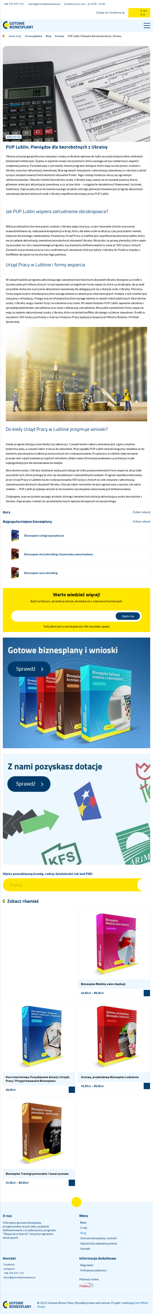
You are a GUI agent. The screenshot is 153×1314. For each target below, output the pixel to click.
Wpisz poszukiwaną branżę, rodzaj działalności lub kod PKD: (48, 874)
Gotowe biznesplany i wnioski (98, 1238)
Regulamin (86, 1265)
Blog (48, 36)
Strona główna (33, 36)
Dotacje (59, 36)
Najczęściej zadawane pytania (98, 1243)
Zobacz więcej (141, 512)
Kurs (83, 1222)
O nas (83, 1227)
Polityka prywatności (93, 1270)
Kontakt (85, 1248)
